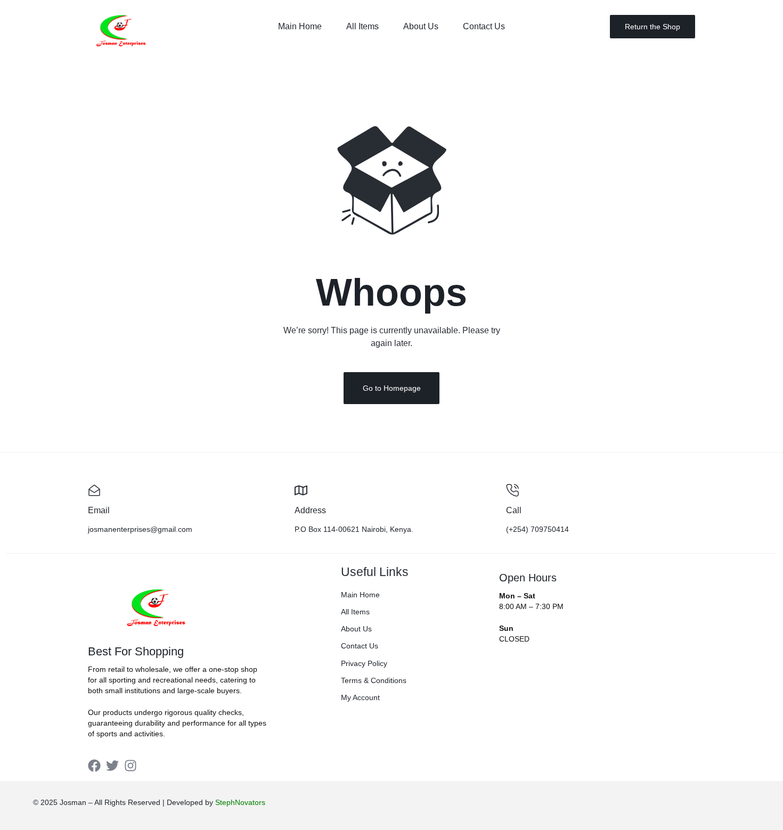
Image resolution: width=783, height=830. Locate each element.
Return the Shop (652, 26)
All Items (362, 26)
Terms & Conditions (373, 680)
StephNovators (240, 802)
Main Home (300, 26)
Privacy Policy (364, 663)
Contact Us (484, 26)
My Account (360, 697)
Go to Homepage (392, 388)
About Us (420, 26)
